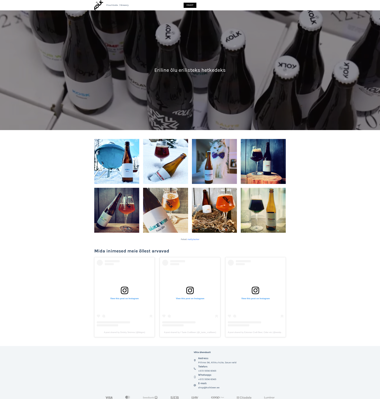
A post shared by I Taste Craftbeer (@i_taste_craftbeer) (190, 332)
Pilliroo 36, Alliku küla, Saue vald (217, 362)
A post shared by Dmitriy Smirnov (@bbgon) (124, 332)
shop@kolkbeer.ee (209, 387)
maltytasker (193, 239)
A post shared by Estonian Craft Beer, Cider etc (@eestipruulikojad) (259, 332)
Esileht (190, 5)
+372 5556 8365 (207, 370)
